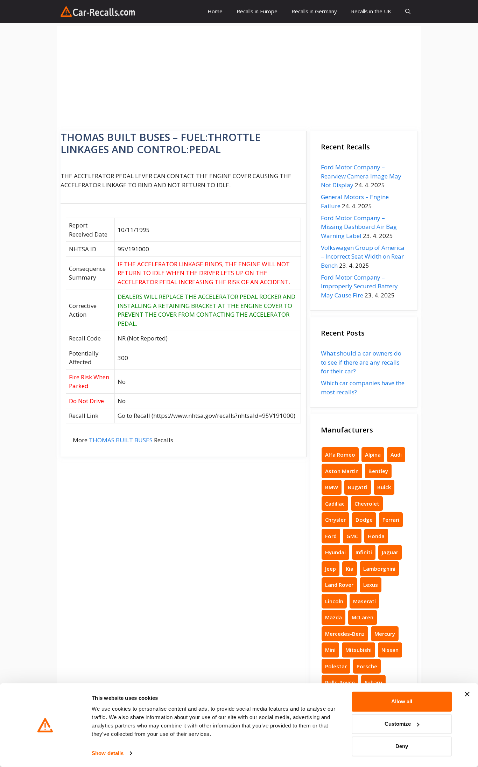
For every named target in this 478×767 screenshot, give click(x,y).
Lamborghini (379, 568)
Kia (349, 568)
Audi (396, 454)
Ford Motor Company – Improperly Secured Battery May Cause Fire (359, 286)
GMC (352, 536)
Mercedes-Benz (345, 633)
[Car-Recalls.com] (98, 11)
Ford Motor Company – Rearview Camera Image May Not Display (361, 176)
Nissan (390, 649)
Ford (331, 536)
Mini (330, 649)
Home (215, 11)
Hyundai (335, 552)
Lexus (370, 584)
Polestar (336, 666)
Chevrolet (366, 503)
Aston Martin (342, 470)
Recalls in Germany (314, 11)
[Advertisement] (239, 75)
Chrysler (335, 519)
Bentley (378, 470)
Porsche (367, 666)
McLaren (362, 617)
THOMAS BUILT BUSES (121, 440)
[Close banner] (467, 694)
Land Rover (339, 584)
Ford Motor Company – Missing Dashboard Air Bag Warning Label (359, 227)
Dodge (364, 519)
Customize (398, 724)
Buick (384, 487)
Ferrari (390, 519)
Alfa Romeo (340, 454)
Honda (376, 536)
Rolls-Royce (340, 682)
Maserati (364, 601)
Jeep (330, 568)
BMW (331, 487)
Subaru (373, 682)
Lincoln (334, 601)
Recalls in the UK (371, 11)
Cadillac (335, 503)
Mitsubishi (358, 649)
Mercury (384, 633)
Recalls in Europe (257, 11)
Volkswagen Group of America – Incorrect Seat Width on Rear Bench (363, 256)
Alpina (373, 454)
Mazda (333, 617)
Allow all (401, 701)
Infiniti (364, 552)
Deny (401, 746)
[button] (407, 11)
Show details (108, 753)
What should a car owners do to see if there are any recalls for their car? (361, 362)
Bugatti (357, 487)
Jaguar (390, 552)
